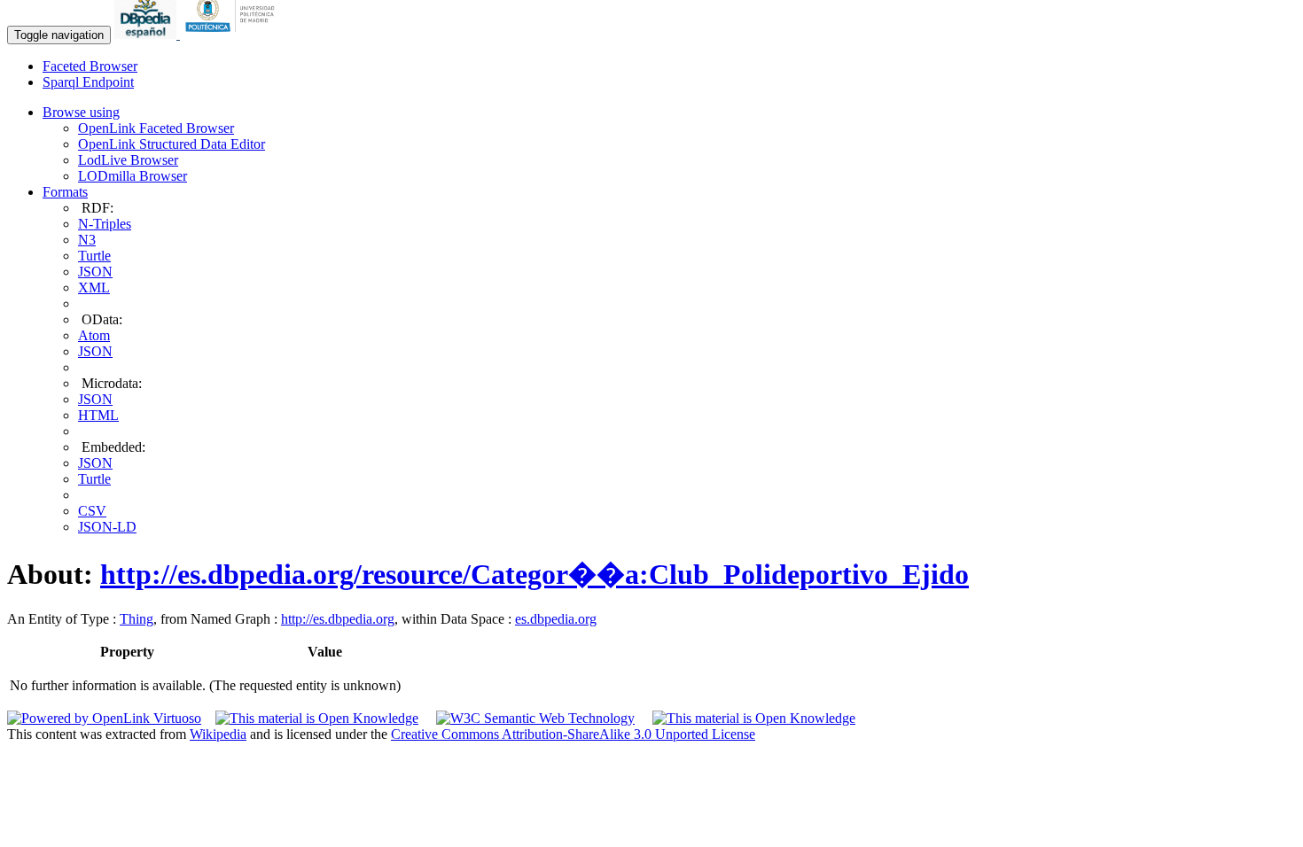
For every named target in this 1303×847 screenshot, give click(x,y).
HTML (98, 415)
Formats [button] (65, 191)
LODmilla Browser (132, 175)
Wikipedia (218, 734)
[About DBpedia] (147, 34)
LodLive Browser (128, 159)
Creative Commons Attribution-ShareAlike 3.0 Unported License (573, 734)
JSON (95, 271)
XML (94, 287)
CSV (92, 510)
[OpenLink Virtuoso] (104, 718)
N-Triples (104, 223)
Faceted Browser (90, 66)
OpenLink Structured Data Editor (171, 144)
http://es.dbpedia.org (337, 618)
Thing (136, 618)
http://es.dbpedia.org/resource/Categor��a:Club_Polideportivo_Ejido (534, 574)
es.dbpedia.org (556, 618)
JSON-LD (107, 526)
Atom (94, 335)
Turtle (94, 255)
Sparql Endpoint (88, 81)
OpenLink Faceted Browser (156, 128)
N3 (87, 239)
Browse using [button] (81, 112)
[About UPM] (233, 34)
